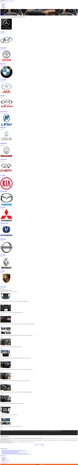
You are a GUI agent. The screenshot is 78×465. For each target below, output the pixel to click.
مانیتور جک (2, 95)
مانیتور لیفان (2, 127)
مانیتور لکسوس (3, 143)
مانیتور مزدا (2, 207)
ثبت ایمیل (43, 445)
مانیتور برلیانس (3, 159)
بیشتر (1, 304)
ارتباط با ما (3, 4)
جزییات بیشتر (2, 33)
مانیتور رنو (2, 270)
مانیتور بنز (2, 31)
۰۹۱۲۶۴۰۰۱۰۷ (38, 464)
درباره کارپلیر (4, 457)
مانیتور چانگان (3, 238)
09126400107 (4, 3)
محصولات (3, 6)
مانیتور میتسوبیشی (4, 222)
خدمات (3, 5)
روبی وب (1, 462)
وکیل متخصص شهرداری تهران (6, 460)
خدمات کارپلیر (4, 458)
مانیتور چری (2, 175)
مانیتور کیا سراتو (3, 191)
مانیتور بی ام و (3, 79)
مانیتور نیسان (3, 254)
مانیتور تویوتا (2, 63)
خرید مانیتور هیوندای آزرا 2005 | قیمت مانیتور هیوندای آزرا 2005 (10, 452)
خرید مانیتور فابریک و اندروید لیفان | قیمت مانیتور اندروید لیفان (10, 451)
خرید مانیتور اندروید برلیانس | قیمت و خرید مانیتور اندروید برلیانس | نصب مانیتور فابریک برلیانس (14, 453)
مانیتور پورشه (3, 286)
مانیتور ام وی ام (3, 111)
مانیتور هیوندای (3, 47)
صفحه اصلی (3, 7)
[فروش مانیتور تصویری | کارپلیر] (9, 0)
